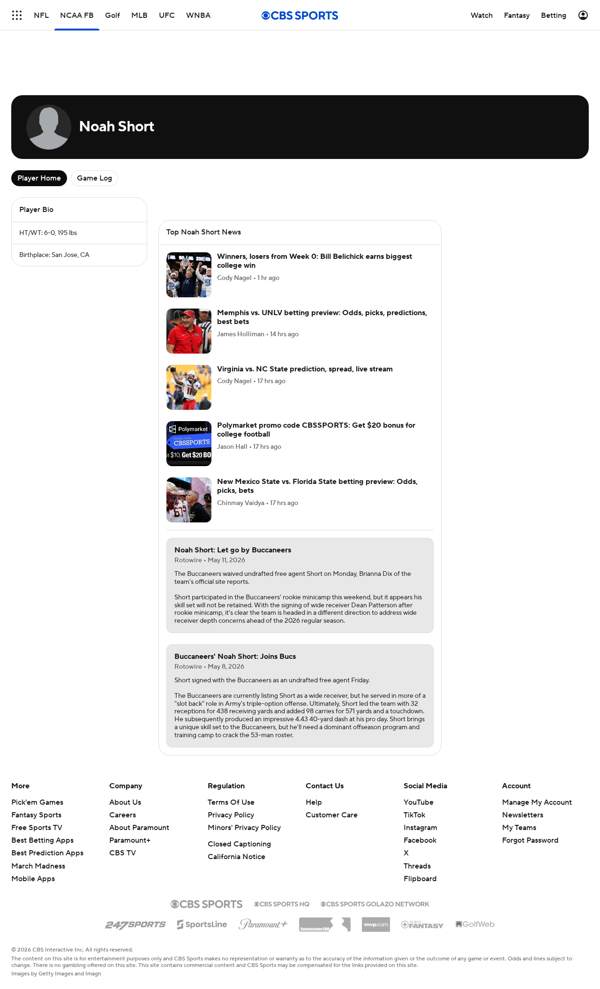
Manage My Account (537, 802)
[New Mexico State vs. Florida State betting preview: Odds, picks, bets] (188, 499)
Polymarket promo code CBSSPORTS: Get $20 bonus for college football (316, 430)
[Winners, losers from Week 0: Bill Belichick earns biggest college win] (188, 274)
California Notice (236, 856)
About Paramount (139, 827)
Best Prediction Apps (47, 853)
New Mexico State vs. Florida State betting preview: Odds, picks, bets (317, 486)
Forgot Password (530, 840)
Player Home (39, 178)
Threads (417, 866)
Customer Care (332, 815)
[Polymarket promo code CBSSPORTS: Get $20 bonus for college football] (188, 443)
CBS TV (122, 853)
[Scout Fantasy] (422, 924)
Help (314, 802)
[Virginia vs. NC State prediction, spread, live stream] (188, 387)
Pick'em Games (37, 802)
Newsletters (522, 815)
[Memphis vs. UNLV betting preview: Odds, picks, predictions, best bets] (188, 331)
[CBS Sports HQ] (281, 903)
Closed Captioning (239, 844)
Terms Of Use (231, 802)
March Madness (38, 866)
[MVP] (376, 921)
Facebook (420, 840)
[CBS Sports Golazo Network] (375, 903)
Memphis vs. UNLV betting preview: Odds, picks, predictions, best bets (322, 317)
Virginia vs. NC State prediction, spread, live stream (305, 369)
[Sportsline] (202, 923)
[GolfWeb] (475, 924)
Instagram (420, 827)
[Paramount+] (263, 922)
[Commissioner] (325, 921)
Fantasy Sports (36, 815)
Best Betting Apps (42, 840)
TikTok (414, 815)
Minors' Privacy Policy (244, 827)
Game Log (94, 178)
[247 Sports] (135, 923)
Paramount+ (129, 840)
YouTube (419, 802)
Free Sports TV (36, 827)
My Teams (519, 827)
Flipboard (420, 878)
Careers (122, 815)
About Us (125, 802)
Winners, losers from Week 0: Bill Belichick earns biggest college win (314, 261)
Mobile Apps (33, 878)
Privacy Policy (231, 815)
